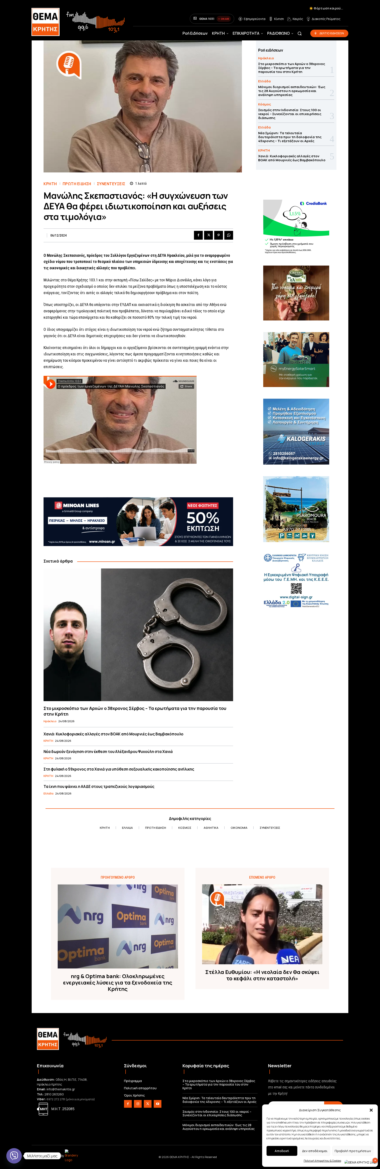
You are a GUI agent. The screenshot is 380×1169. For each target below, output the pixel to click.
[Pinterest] (218, 235)
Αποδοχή (282, 1151)
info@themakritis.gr (61, 1089)
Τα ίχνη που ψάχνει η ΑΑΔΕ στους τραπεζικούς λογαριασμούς (99, 786)
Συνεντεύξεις (111, 184)
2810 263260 (54, 1094)
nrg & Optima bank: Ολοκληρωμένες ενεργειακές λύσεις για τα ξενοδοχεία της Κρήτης (117, 982)
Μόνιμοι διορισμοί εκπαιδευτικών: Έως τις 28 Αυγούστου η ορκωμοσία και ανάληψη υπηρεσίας (291, 91)
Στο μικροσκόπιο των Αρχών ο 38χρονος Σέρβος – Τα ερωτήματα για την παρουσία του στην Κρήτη (135, 711)
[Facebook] (198, 235)
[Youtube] (157, 1104)
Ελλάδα (48, 793)
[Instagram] (138, 1104)
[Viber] (14, 1156)
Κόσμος (264, 104)
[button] (371, 1110)
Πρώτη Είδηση (77, 184)
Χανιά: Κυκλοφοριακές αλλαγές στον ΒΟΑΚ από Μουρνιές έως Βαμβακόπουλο (113, 734)
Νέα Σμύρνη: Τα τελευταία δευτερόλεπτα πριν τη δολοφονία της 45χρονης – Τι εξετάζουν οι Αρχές (290, 137)
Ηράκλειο (50, 721)
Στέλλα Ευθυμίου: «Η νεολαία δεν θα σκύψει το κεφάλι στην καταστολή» (262, 975)
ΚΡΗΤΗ (50, 184)
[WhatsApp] (228, 235)
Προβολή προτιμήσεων (353, 1151)
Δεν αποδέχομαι (314, 1151)
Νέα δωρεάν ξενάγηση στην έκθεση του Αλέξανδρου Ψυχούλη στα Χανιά (108, 751)
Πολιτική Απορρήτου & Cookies (322, 1161)
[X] (208, 235)
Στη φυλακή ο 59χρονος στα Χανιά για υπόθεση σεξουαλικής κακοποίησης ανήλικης (119, 769)
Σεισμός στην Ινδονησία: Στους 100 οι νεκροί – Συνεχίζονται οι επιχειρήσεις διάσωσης (289, 114)
